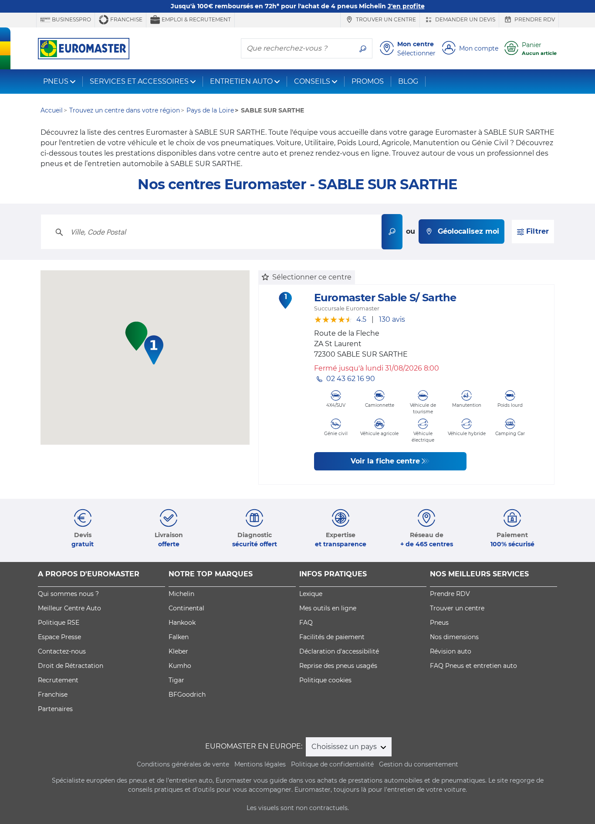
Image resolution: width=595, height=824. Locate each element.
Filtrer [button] (536, 231)
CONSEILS (312, 81)
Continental (186, 608)
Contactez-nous (62, 651)
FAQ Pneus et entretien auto (473, 666)
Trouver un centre (385, 19)
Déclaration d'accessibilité (339, 651)
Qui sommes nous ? (68, 594)
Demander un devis (464, 19)
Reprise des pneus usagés (338, 666)
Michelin (181, 594)
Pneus (439, 623)
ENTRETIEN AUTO (241, 81)
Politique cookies (325, 680)
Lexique (310, 594)
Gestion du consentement (418, 764)
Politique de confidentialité (332, 764)
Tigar (176, 680)
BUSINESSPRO (71, 19)
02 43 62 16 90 (350, 379)
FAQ (306, 623)
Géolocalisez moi (468, 231)
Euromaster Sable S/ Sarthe (385, 297)
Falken (179, 637)
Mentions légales (260, 764)
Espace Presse (59, 637)
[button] (153, 349)
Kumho (180, 666)
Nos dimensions (454, 637)
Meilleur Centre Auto (69, 608)
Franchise (125, 19)
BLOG (408, 81)
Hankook (182, 623)
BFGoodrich (187, 694)
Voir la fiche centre (385, 461)
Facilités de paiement (332, 637)
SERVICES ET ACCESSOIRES (139, 81)
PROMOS (368, 81)
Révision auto (450, 651)
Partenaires (55, 709)
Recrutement (58, 680)
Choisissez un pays (345, 746)
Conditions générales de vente (183, 764)
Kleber (178, 651)
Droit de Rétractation (70, 666)
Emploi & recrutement (195, 19)
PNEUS (55, 81)
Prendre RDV (534, 19)
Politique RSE (58, 623)
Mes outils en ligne (327, 608)
